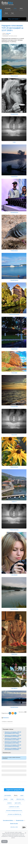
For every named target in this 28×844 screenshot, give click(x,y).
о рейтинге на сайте (14, 806)
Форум (6, 13)
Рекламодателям (19, 820)
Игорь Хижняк (14, 372)
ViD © (14, 142)
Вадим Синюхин (14, 250)
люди (11, 799)
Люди (12, 13)
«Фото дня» (8, 33)
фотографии (8, 795)
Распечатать (6, 717)
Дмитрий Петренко (14, 707)
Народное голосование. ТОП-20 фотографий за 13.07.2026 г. (13, 742)
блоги (15, 795)
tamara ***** (14, 501)
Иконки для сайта (14, 823)
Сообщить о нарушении (7, 721)
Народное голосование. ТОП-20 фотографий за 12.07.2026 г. (13, 739)
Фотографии (7, 8)
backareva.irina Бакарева (14, 314)
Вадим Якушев (14, 348)
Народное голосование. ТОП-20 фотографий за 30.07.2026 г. (13, 732)
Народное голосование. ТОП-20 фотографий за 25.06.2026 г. (13, 745)
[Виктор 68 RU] (14, 433)
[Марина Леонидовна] (14, 528)
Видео (21, 8)
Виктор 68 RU (14, 434)
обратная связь (20, 799)
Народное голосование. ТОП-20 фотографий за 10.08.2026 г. (13, 749)
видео (21, 795)
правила (9, 803)
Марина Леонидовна (14, 529)
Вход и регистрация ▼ (14, 18)
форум (5, 799)
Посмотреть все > (7, 752)
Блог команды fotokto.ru (8, 820)
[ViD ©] (14, 140)
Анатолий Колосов (14, 212)
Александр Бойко (14, 406)
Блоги (15, 8)
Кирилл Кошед (14, 654)
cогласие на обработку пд (14, 814)
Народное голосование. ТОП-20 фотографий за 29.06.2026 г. (13, 736)
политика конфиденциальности (14, 810)
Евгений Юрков (14, 176)
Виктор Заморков (14, 75)
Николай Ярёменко (14, 280)
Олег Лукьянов (14, 574)
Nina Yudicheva (14, 688)
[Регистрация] (1, 19)
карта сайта (18, 803)
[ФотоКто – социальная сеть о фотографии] (7, 2)
